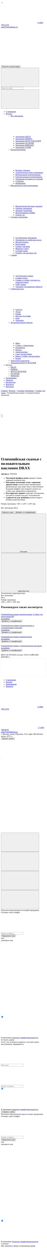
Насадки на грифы (23, 316)
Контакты (10, 384)
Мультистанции (21, 242)
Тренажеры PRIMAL (24, 139)
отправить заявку (8, 1112)
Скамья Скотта (21, 278)
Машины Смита (22, 249)
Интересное (11, 382)
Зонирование (11, 378)
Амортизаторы (21, 352)
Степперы (19, 181)
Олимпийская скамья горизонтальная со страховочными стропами (17, 627)
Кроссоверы (20, 244)
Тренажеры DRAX (23, 137)
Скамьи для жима (22, 246)
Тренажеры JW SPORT (24, 143)
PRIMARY (15, 376)
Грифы (18, 314)
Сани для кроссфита (23, 354)
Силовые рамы (21, 251)
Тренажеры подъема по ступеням (29, 179)
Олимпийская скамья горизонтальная (16, 637)
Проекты (9, 380)
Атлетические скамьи (24, 276)
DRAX (13, 367)
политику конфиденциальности (25, 1038)
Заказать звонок (8, 739)
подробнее (5, 619)
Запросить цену (7, 512)
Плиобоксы (20, 348)
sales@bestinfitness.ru (9, 27)
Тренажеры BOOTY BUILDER (28, 141)
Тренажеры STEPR (23, 147)
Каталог (9, 114)
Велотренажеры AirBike (25, 213)
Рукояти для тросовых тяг (26, 253)
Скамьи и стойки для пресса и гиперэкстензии (27, 281)
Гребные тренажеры (23, 208)
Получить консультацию (11, 66)
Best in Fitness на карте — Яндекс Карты (23, 1246)
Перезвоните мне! (8, 936)
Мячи (17, 343)
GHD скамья (20, 284)
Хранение (19, 320)
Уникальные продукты (20, 361)
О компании (11, 112)
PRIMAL (14, 369)
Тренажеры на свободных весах (28, 240)
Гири (17, 318)
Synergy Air (20, 215)
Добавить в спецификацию (25, 512)
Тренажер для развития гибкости (28, 287)
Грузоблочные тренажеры (26, 238)
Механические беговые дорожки (28, 206)
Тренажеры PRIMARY (24, 145)
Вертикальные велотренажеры (28, 175)
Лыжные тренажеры (23, 211)
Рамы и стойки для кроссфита (27, 356)
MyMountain (20, 183)
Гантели (18, 310)
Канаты (18, 350)
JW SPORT (15, 374)
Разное (18, 358)
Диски (18, 312)
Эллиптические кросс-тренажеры (29, 172)
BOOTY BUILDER (18, 371)
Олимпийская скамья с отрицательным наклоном (21, 646)
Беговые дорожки (22, 170)
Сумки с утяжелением (24, 345)
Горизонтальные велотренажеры (28, 177)
